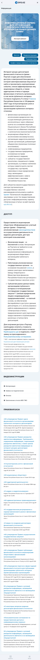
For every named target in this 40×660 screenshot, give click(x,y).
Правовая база (31, 59)
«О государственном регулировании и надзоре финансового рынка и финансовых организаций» (20, 512)
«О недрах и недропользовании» (16, 491)
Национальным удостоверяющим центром (16, 341)
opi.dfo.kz (7, 204)
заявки (29, 268)
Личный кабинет (20, 39)
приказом (32, 349)
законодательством (27, 230)
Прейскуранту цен (11, 332)
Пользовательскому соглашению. (17, 337)
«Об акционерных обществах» (15, 475)
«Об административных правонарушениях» (20, 500)
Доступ (16, 55)
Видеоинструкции (30, 55)
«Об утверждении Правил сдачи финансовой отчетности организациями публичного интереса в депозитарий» (19, 421)
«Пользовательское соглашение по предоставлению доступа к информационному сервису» (17, 620)
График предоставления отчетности (24, 63)
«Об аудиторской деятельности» (16, 482)
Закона (33, 99)
